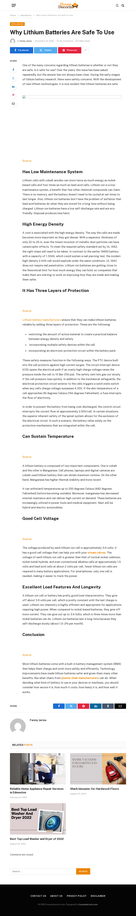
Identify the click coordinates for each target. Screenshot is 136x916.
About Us (56, 896)
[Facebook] (13, 69)
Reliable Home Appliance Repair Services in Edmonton (37, 790)
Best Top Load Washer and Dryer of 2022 (37, 839)
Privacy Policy (77, 896)
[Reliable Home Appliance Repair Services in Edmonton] (38, 769)
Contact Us (38, 896)
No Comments (66, 41)
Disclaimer (98, 896)
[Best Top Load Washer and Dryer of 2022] (38, 819)
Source (26, 160)
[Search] (122, 5)
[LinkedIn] (13, 86)
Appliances (17, 24)
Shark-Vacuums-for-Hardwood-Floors (94, 788)
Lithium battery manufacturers (41, 319)
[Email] (13, 103)
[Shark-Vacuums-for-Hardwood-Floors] (98, 769)
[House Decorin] (68, 5)
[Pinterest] (13, 95)
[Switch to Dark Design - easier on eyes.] (117, 5)
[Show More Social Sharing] (85, 50)
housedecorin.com (88, 904)
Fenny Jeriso (26, 41)
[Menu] (14, 5)
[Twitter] (13, 78)
